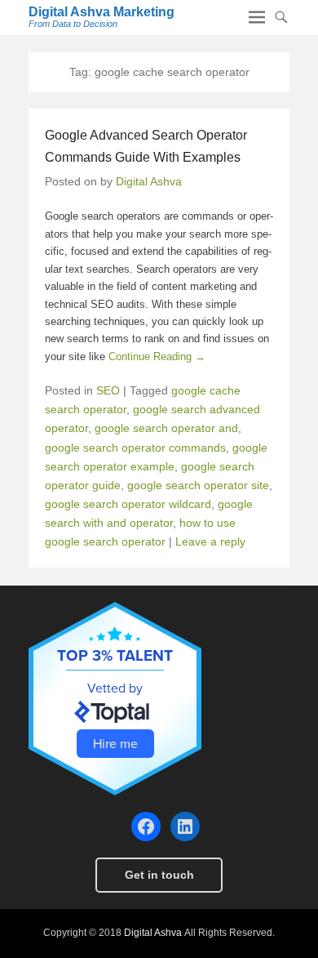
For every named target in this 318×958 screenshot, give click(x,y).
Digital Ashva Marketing (101, 12)
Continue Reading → (156, 356)
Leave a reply (210, 541)
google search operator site (198, 485)
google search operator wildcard (128, 503)
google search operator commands (135, 447)
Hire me (115, 743)
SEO (108, 390)
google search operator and (166, 427)
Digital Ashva (149, 181)
